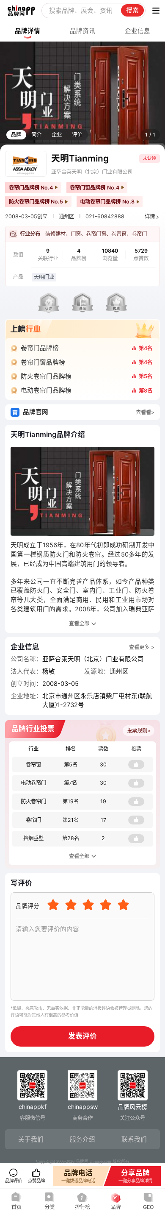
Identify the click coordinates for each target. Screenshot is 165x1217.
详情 (150, 216)
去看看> (145, 412)
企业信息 (137, 31)
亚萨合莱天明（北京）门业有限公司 (91, 172)
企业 (57, 134)
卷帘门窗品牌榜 (43, 362)
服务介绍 (82, 1139)
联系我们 (134, 1139)
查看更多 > (141, 647)
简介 (36, 134)
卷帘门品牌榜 (40, 348)
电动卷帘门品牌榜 (46, 390)
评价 (77, 134)
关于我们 (31, 1139)
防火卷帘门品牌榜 (46, 376)
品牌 (16, 134)
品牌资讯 (82, 31)
